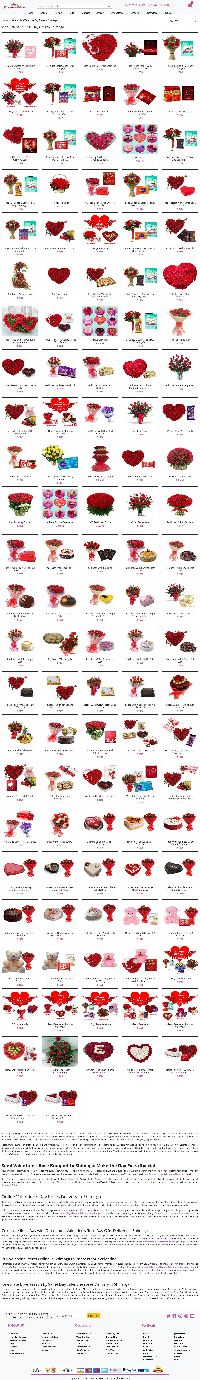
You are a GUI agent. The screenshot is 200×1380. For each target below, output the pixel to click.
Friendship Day (83, 1347)
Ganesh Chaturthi (182, 1350)
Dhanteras (148, 1360)
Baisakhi (178, 1353)
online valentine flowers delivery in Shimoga (165, 1266)
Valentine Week (83, 1333)
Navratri (178, 1340)
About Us (14, 1333)
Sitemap (44, 1350)
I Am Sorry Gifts (112, 1333)
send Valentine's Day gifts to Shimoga (158, 1241)
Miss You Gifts (112, 1343)
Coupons (13, 1347)
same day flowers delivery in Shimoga (80, 1213)
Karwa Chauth (180, 1347)
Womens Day (112, 1347)
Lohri (145, 1353)
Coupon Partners (48, 1347)
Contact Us (45, 1343)
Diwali (146, 1337)
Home (5, 20)
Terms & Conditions (49, 1337)
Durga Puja (179, 1337)
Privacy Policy (47, 1340)
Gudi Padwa (148, 1350)
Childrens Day (112, 1353)
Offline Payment (17, 1353)
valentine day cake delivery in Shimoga (163, 1173)
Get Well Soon (82, 1350)
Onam (146, 1347)
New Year (110, 1350)
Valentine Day (82, 1337)
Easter (177, 1356)
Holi (176, 1360)
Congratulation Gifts (115, 1340)
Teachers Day (82, 1353)
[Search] (109, 6)
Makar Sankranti (150, 1356)
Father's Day (81, 1343)
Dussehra (178, 1343)
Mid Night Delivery (18, 1340)
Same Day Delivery (18, 1337)
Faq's (12, 1350)
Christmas (147, 1343)
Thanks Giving (112, 1337)
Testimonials (46, 1333)
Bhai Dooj (147, 1340)
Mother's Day (82, 1340)
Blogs (12, 1343)
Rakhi (145, 1333)
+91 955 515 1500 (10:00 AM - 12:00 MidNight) (150, 5)
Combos (86, 13)
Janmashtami (180, 1333)
